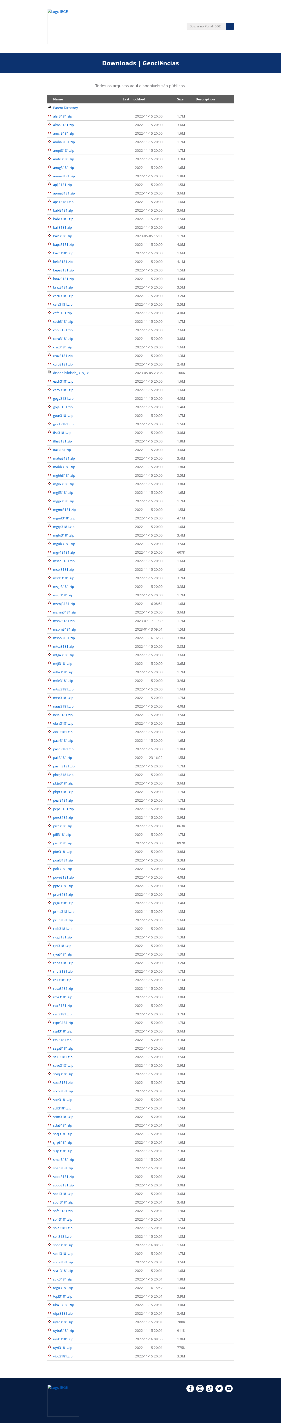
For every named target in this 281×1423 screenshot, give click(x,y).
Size (180, 99)
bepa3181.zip (63, 270)
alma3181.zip (63, 125)
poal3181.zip (63, 860)
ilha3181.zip (62, 441)
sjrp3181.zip (62, 1142)
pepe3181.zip (63, 809)
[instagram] (200, 1391)
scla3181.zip (62, 1125)
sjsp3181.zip (62, 1151)
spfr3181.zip (62, 1219)
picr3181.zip (62, 826)
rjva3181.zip (62, 954)
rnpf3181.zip (63, 971)
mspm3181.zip (64, 629)
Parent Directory (65, 107)
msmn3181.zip (64, 612)
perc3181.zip (63, 817)
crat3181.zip (62, 347)
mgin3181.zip (63, 484)
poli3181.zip (62, 869)
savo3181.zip (63, 1065)
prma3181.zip (63, 911)
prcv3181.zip (63, 894)
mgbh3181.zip (64, 475)
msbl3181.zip (63, 569)
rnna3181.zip (63, 963)
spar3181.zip (63, 1168)
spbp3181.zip (63, 1185)
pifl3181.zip (62, 834)
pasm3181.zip (64, 766)
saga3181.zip (63, 1048)
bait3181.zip (62, 236)
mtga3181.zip (63, 655)
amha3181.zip (64, 142)
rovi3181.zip (62, 997)
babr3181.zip (63, 219)
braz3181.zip (63, 287)
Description (205, 99)
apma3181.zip (64, 193)
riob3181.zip (62, 928)
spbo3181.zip (63, 1176)
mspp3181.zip (64, 638)
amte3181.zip (63, 159)
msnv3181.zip (64, 621)
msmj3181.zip (64, 603)
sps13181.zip (63, 1253)
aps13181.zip (63, 202)
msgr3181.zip (63, 586)
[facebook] (190, 1391)
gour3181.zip (63, 415)
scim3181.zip (63, 1117)
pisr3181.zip (62, 843)
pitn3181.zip (62, 851)
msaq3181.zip (64, 561)
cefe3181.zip (62, 304)
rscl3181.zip (62, 1014)
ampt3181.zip (63, 150)
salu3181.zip (62, 1057)
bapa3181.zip (63, 244)
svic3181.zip (62, 1279)
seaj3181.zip (62, 1134)
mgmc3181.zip (64, 509)
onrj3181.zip (62, 732)
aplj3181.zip (62, 184)
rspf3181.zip (62, 1031)
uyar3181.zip (63, 1322)
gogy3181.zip (63, 398)
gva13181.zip (63, 424)
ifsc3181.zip (62, 432)
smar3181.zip (63, 1159)
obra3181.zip (63, 723)
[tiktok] (209, 1391)
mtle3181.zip (63, 680)
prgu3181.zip (63, 903)
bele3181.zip (63, 261)
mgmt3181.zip (64, 518)
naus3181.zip (63, 706)
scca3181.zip (63, 1082)
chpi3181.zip (63, 330)
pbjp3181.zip (63, 783)
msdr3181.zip (63, 578)
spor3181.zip (63, 1245)
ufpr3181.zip (63, 1313)
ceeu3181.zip (63, 296)
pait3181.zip (62, 757)
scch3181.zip (63, 1091)
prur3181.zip (63, 920)
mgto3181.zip (63, 535)
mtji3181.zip (62, 663)
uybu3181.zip (63, 1330)
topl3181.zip (62, 1296)
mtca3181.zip (63, 646)
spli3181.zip (62, 1236)
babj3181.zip (63, 210)
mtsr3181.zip (63, 697)
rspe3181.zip (63, 1022)
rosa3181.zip (63, 988)
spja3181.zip (62, 1228)
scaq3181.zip (63, 1074)
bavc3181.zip (63, 253)
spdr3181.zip (63, 1202)
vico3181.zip (62, 1356)
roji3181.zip (62, 980)
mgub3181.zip (64, 544)
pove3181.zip (63, 877)
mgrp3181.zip (63, 526)
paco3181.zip (63, 749)
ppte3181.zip (63, 886)
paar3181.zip (63, 740)
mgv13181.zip (64, 552)
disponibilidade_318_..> (71, 373)
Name (58, 99)
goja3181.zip (63, 407)
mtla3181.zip (63, 672)
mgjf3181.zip (63, 492)
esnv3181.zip (63, 390)
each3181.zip (63, 381)
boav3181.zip (63, 278)
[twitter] (219, 1391)
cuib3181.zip (63, 364)
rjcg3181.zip (62, 937)
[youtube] (229, 1391)
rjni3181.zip (62, 945)
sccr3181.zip (62, 1099)
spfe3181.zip (63, 1211)
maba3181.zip (64, 458)
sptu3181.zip (63, 1262)
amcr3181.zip (63, 133)
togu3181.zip (63, 1288)
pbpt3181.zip (63, 792)
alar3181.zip (62, 116)
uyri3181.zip (62, 1347)
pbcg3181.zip (63, 774)
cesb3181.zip (63, 321)
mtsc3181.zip (63, 689)
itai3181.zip (62, 450)
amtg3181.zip (63, 167)
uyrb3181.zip (63, 1339)
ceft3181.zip (62, 313)
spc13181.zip (63, 1193)
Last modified (134, 99)
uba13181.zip (63, 1305)
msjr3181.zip (63, 595)
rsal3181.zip (62, 1005)
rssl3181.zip (62, 1040)
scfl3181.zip (62, 1108)
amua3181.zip (64, 176)
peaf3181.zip (63, 800)
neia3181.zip (63, 715)
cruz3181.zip (63, 355)
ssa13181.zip (63, 1270)
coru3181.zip (63, 338)
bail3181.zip (62, 227)
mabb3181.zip (64, 467)
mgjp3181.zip (63, 501)
